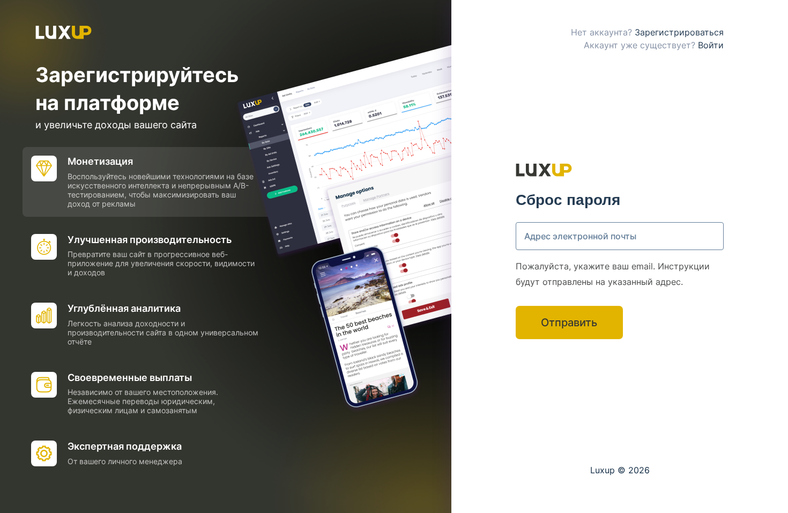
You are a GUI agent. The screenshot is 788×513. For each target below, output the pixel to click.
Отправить (569, 322)
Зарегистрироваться (679, 32)
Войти (711, 45)
